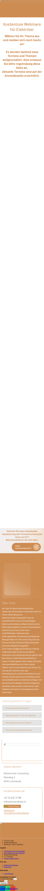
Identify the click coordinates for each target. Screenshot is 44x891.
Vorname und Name (6, 879)
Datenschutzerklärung (16, 813)
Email (2, 881)
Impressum (9, 810)
